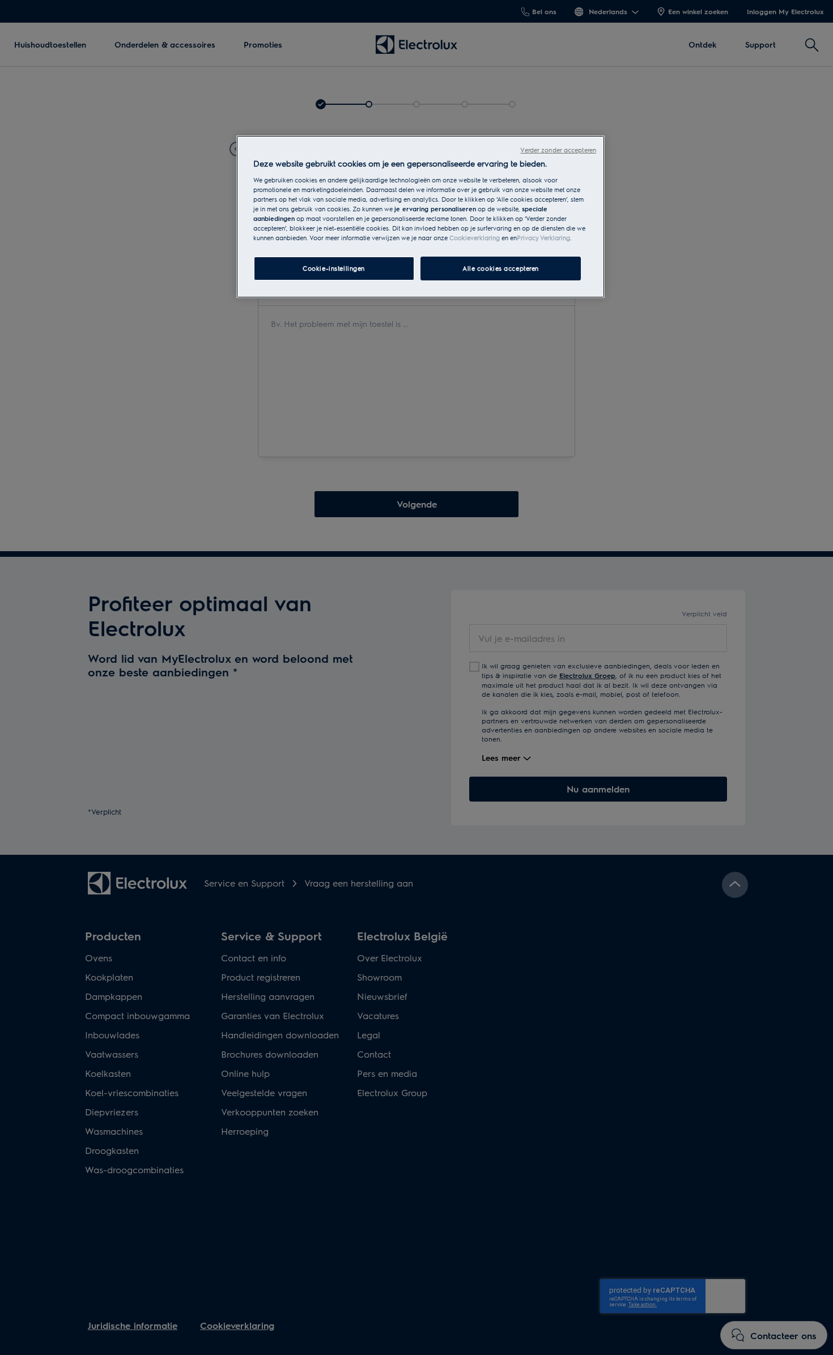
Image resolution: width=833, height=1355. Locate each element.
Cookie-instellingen (334, 268)
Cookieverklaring (474, 237)
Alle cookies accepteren (500, 268)
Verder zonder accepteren (558, 150)
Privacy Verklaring (543, 237)
